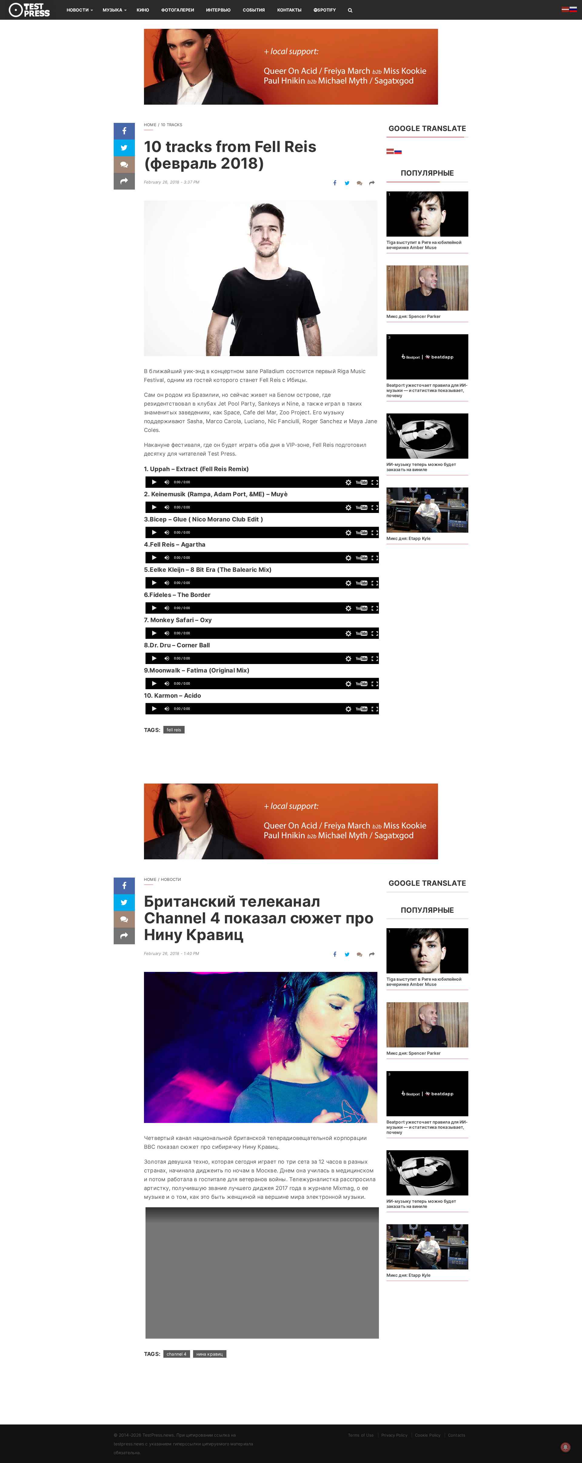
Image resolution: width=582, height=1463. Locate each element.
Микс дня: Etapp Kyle (408, 538)
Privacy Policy (394, 1435)
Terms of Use (361, 1435)
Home (150, 124)
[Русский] (398, 150)
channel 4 (177, 1354)
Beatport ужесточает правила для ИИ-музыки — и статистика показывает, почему (427, 390)
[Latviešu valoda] (390, 150)
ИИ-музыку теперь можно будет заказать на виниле (421, 467)
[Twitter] (124, 148)
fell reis (174, 729)
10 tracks (171, 124)
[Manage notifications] (565, 1447)
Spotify (326, 9)
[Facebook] (124, 131)
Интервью (218, 9)
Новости (78, 9)
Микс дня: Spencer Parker (413, 316)
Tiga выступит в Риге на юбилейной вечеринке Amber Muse (423, 245)
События (254, 9)
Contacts (456, 1435)
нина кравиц (209, 1354)
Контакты (289, 9)
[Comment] (124, 164)
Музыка (112, 9)
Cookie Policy (427, 1435)
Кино (143, 9)
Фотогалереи (177, 9)
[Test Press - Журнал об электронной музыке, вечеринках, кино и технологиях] (33, 9)
